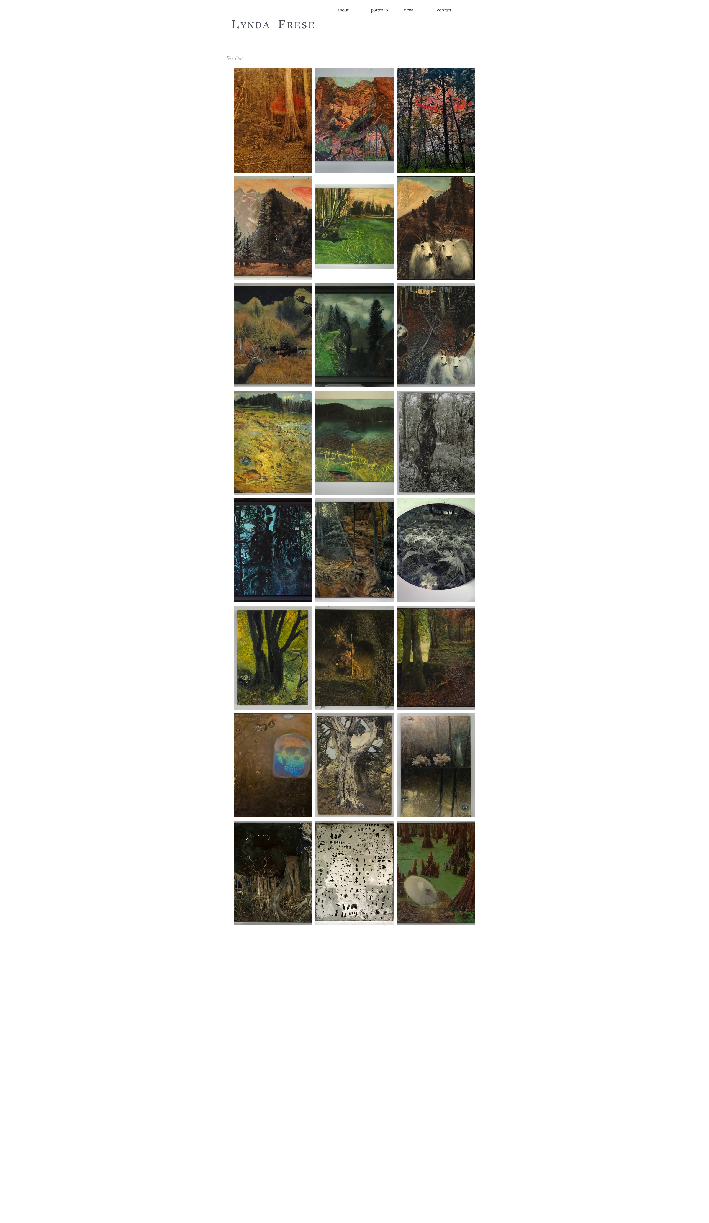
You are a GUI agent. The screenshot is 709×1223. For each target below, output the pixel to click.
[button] (351, 9)
